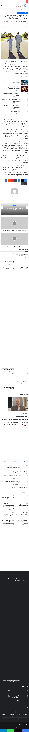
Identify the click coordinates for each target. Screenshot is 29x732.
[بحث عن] (27, 5)
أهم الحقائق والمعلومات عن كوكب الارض (19, 487)
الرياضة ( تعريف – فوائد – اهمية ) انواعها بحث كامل (11, 476)
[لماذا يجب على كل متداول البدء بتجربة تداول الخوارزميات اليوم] (24, 82)
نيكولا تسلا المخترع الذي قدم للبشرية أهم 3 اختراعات (11, 482)
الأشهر (23, 461)
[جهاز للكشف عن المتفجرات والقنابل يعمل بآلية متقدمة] (24, 107)
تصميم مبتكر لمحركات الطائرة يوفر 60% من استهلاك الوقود (11, 100)
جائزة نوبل (18, 714)
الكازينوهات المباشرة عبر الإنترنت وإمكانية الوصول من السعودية (22, 522)
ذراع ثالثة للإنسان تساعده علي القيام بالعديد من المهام (22, 382)
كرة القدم (25, 716)
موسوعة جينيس (13, 716)
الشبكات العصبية (24, 714)
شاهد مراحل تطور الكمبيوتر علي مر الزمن (20, 472)
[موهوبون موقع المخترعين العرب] (20, 5)
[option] (14, 207)
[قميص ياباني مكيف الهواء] (23, 698)
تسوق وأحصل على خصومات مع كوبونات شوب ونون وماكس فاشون (11, 681)
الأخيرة (14, 461)
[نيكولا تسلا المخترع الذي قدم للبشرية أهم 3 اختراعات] (24, 483)
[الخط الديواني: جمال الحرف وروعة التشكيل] (7, 379)
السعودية (5, 712)
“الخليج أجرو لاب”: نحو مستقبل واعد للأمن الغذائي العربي (11, 579)
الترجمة (18, 712)
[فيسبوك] (25, 180)
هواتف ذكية (25, 718)
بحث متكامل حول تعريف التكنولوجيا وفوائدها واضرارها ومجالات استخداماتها (10, 466)
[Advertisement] (14, 442)
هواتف (5, 716)
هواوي (21, 718)
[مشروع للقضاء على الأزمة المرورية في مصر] (7, 256)
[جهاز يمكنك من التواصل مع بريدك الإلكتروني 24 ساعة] (24, 95)
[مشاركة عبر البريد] (25, 183)
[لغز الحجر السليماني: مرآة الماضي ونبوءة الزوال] (21, 498)
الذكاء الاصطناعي (12, 712)
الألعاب (22, 712)
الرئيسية (25, 9)
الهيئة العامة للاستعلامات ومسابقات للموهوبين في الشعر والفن (12, 88)
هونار (17, 718)
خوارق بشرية (14, 205)
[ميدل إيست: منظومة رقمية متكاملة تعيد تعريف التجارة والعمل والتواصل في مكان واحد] (7, 498)
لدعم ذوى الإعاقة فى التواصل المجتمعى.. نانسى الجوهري (22, 254)
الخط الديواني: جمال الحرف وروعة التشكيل (8, 387)
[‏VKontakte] (6, 180)
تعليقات (5, 461)
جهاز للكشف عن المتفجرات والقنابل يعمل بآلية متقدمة (11, 106)
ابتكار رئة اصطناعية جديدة (14, 112)
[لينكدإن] (19, 180)
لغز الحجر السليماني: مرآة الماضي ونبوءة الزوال (23, 504)
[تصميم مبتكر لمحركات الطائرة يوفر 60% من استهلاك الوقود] (24, 101)
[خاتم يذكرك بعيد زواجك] (14, 698)
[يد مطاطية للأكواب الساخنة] (5, 692)
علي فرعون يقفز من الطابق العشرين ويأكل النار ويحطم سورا (14, 209)
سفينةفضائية (12, 714)
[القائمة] (1, 5)
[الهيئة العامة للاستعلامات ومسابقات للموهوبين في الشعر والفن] (24, 89)
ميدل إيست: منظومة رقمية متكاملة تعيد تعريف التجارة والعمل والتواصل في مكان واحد (8, 506)
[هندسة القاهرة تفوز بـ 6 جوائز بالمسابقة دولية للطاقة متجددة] (7, 316)
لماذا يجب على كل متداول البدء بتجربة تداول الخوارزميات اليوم (11, 82)
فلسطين (3, 714)
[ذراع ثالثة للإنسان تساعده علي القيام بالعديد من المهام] (21, 376)
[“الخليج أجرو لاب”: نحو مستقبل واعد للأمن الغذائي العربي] (24, 628)
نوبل (8, 716)
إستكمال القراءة (25, 425)
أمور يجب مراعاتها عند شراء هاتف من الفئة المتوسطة (22, 268)
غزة (7, 714)
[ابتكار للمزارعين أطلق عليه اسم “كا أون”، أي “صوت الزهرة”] (5, 700)
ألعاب (26, 712)
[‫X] (22, 180)
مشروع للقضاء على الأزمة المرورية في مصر (9, 262)
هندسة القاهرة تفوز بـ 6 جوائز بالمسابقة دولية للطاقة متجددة (7, 368)
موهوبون (24, 21)
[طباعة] (22, 183)
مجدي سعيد (20, 716)
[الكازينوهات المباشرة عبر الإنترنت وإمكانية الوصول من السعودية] (21, 515)
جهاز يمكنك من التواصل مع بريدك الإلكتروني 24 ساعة (11, 94)
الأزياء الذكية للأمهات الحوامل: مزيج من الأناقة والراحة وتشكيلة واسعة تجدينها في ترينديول (8, 523)
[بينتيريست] (12, 180)
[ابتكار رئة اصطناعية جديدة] (24, 113)
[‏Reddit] (9, 180)
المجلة (22, 9)
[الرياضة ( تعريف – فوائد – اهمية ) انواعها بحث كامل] (24, 477)
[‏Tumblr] (15, 180)
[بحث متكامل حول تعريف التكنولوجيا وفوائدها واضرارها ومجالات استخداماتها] (24, 467)
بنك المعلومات (17, 9)
